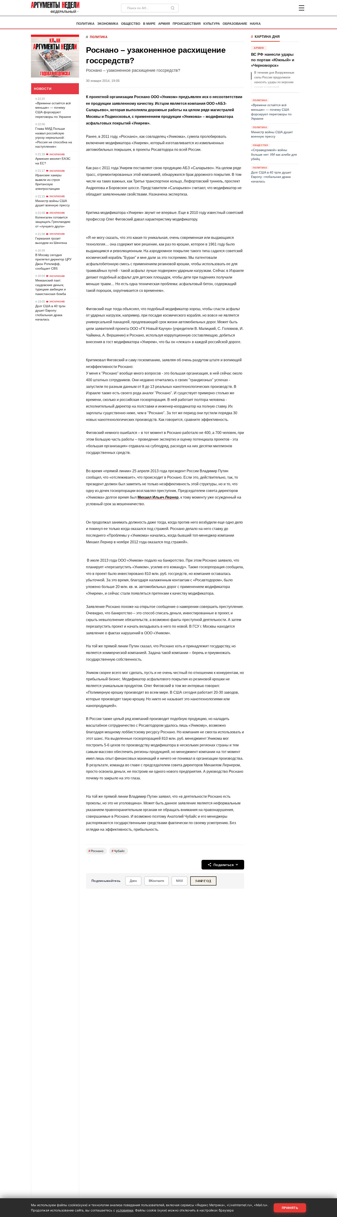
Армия (164, 23)
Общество (130, 23)
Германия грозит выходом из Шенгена (51, 241)
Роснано (95, 851)
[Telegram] (277, 8)
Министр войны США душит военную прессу (52, 203)
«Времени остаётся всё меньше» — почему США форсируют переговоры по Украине (53, 110)
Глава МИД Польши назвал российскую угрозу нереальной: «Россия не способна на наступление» (53, 137)
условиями (124, 1210)
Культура (211, 23)
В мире (149, 23)
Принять (290, 1208)
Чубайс (118, 851)
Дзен (133, 881)
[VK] (289, 8)
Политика (85, 23)
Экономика (107, 23)
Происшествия (187, 23)
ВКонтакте (156, 881)
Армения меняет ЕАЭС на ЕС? (52, 161)
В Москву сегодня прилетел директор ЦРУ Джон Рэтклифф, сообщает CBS (53, 261)
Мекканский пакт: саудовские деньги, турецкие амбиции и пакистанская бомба (50, 287)
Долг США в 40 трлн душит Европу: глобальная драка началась (50, 312)
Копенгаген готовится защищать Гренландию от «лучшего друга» (52, 221)
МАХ (179, 881)
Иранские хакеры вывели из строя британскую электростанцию (48, 181)
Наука (255, 23)
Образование (235, 23)
